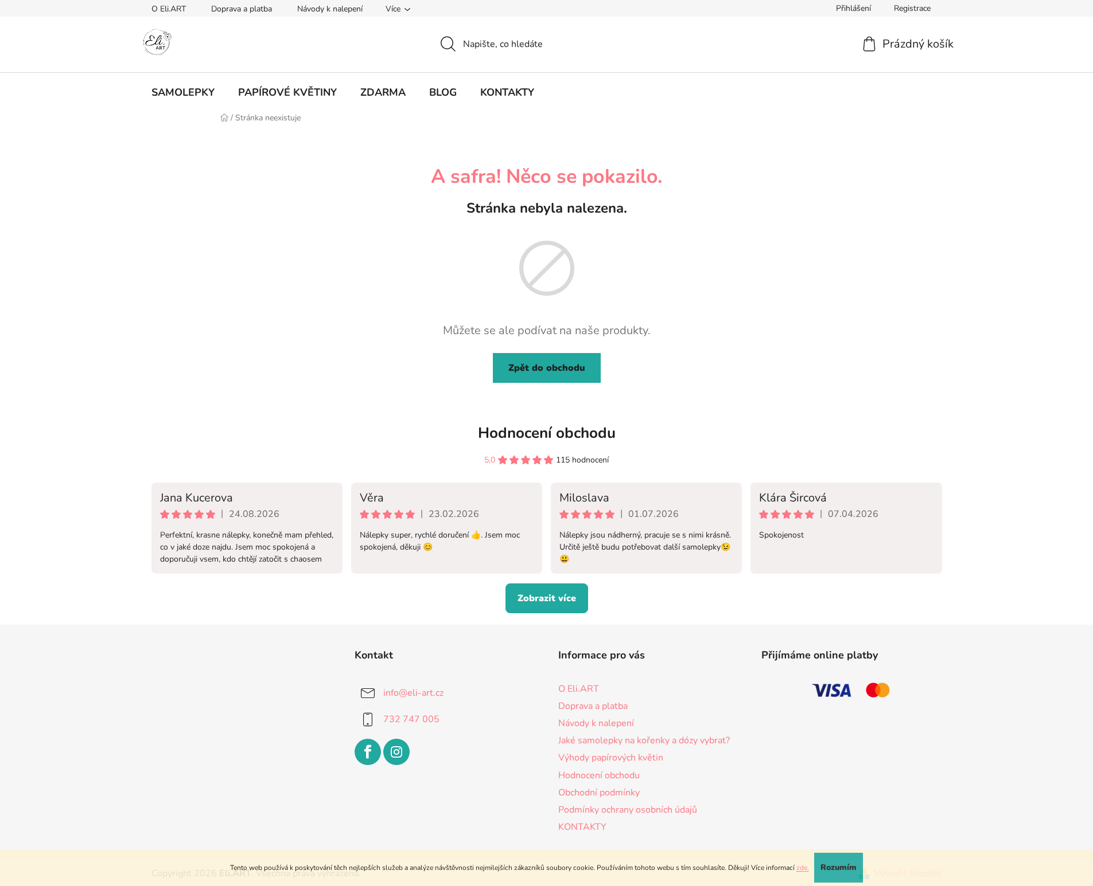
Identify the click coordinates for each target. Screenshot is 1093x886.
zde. (802, 867)
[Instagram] (396, 752)
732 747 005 (411, 719)
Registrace (912, 8)
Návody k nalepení (330, 8)
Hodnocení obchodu (547, 433)
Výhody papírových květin (610, 757)
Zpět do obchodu (546, 368)
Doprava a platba (241, 8)
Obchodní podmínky (599, 792)
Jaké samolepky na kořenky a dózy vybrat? (644, 740)
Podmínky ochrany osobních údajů (627, 809)
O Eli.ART (168, 8)
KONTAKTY (582, 827)
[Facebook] (368, 752)
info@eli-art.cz (413, 693)
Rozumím (838, 867)
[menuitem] (183, 92)
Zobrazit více (547, 598)
